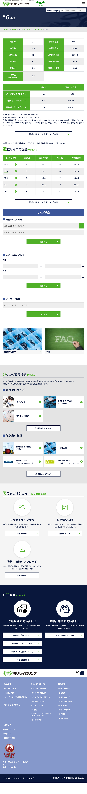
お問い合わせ (9, 729)
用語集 (34, 710)
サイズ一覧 (38, 29)
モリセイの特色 (64, 697)
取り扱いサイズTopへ (43, 428)
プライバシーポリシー (12, 778)
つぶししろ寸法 (37, 706)
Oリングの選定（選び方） (41, 697)
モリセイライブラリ (12, 705)
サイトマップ (28, 778)
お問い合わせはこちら (65, 635)
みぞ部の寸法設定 (38, 701)
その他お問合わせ (22, 659)
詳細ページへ (22, 533)
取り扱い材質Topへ (43, 474)
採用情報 (62, 714)
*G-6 (6, 184)
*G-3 (6, 164)
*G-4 (6, 171)
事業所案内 (63, 706)
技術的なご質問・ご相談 (22, 643)
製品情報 (15, 29)
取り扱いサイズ (26, 29)
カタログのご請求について (22, 651)
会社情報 (61, 684)
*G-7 (6, 191)
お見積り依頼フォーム (22, 635)
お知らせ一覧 (63, 718)
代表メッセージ (64, 688)
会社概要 (62, 693)
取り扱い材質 (9, 693)
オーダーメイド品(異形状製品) (16, 697)
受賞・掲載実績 (64, 710)
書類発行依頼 (9, 738)
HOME (6, 29)
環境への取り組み (65, 701)
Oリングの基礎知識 (39, 688)
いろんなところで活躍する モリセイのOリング (40, 714)
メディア (7, 725)
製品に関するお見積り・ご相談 (43, 134)
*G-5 (6, 178)
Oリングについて (38, 684)
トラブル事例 (36, 720)
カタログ (7, 733)
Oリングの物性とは (39, 693)
